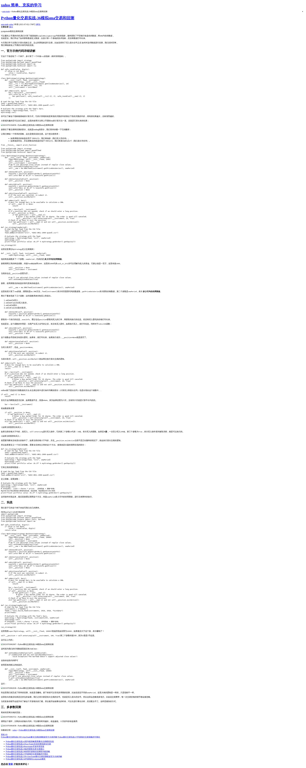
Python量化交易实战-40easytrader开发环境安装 (25, 746)
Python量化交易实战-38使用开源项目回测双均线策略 (28, 751)
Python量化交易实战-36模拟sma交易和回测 (37, 18)
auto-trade (6, 11)
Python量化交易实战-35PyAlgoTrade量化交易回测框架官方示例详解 (29, 737)
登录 (10, 764)
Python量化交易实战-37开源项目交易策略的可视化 (79, 737)
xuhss (11, 24)
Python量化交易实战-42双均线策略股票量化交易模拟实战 (30, 741)
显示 (11, 27)
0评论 (38, 24)
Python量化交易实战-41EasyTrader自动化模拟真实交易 (28, 744)
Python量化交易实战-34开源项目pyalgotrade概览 (25, 759)
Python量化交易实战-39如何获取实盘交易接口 (25, 749)
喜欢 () (4, 735)
